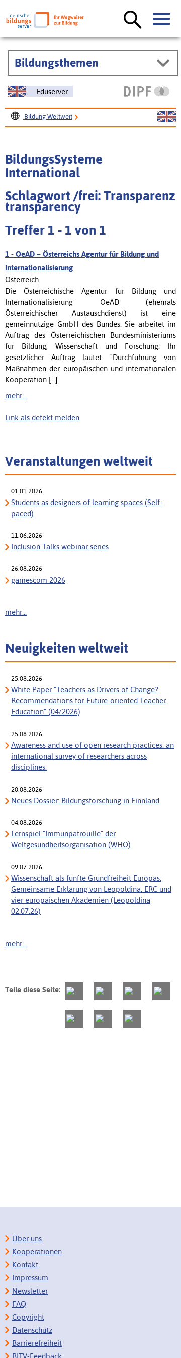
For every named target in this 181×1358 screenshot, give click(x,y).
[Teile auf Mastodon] (74, 991)
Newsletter (30, 1290)
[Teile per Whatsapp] (161, 991)
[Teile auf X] (132, 991)
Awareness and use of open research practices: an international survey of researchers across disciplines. (92, 756)
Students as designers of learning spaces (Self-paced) (86, 508)
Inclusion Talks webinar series (60, 546)
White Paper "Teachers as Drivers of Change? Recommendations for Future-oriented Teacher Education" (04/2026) (88, 700)
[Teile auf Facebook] (103, 991)
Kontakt (25, 1264)
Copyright (28, 1317)
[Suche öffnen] (132, 20)
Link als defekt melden (42, 417)
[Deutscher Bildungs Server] (45, 20)
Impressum (30, 1277)
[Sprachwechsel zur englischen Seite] (166, 117)
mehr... (16, 395)
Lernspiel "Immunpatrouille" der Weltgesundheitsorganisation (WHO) (71, 839)
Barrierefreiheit (37, 1343)
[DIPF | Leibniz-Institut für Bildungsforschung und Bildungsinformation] (146, 91)
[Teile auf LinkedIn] (74, 1019)
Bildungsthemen (57, 62)
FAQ (19, 1304)
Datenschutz (32, 1330)
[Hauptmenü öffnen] (161, 19)
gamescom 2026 (38, 580)
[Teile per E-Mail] (103, 1019)
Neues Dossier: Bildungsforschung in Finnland (85, 800)
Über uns (27, 1238)
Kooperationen (37, 1251)
